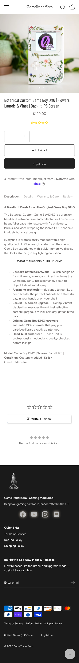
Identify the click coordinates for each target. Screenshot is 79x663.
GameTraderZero (40, 7)
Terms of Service (15, 534)
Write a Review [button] (41, 419)
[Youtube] (34, 514)
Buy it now (39, 164)
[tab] (14, 196)
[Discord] (56, 514)
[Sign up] (73, 583)
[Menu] (6, 7)
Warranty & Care (48, 196)
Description (12, 196)
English (45, 635)
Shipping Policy (14, 546)
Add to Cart (39, 150)
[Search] (62, 7)
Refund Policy (13, 540)
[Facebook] (23, 514)
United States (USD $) (16, 635)
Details (28, 196)
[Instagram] (45, 514)
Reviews (68, 196)
